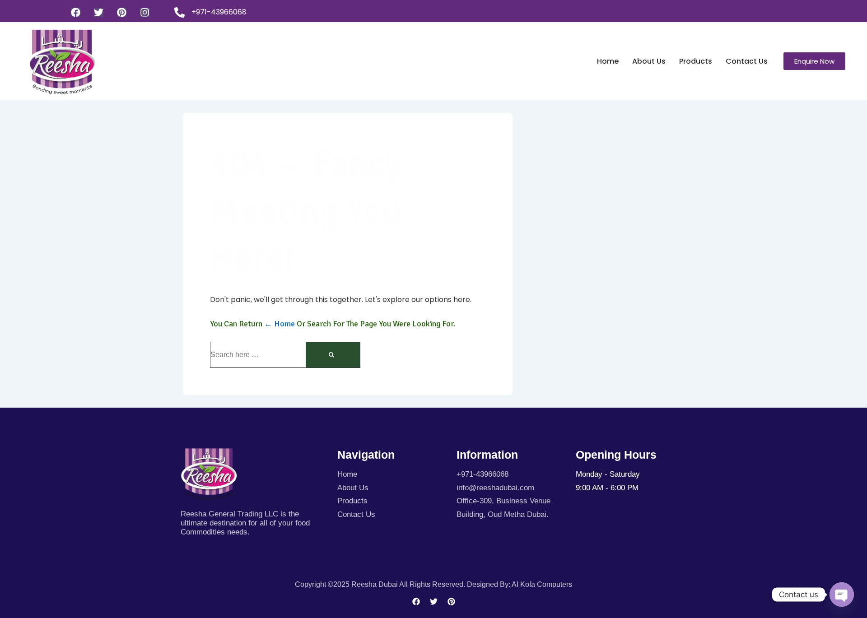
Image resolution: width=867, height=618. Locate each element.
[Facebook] (75, 12)
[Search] (333, 354)
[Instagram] (144, 12)
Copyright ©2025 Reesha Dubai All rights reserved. (381, 584)
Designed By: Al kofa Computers (519, 584)
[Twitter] (98, 12)
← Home (279, 324)
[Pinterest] (121, 12)
